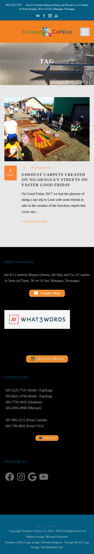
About (52, 526)
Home (39, 526)
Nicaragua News (41, 167)
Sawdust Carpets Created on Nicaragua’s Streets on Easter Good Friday (55, 179)
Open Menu (85, 32)
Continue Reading (34, 221)
